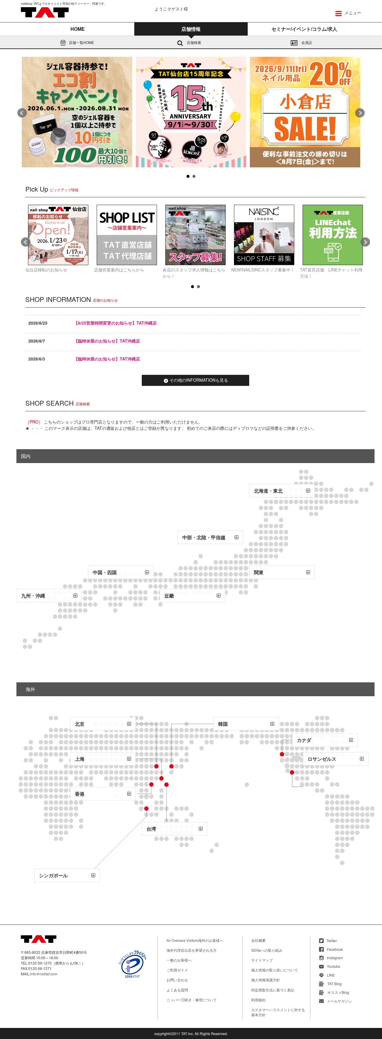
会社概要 (258, 940)
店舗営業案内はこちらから (119, 270)
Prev (22, 113)
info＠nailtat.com (43, 973)
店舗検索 (193, 42)
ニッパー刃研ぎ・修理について (192, 999)
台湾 (151, 828)
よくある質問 (177, 989)
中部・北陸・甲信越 (203, 537)
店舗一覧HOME (81, 42)
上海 (79, 758)
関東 (259, 572)
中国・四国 (105, 572)
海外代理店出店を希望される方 (192, 950)
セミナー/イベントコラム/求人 (304, 28)
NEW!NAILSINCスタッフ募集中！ (263, 270)
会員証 (306, 42)
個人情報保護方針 (265, 979)
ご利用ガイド (177, 969)
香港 (79, 793)
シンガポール (53, 875)
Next (360, 113)
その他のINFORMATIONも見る (199, 380)
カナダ (304, 740)
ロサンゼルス (322, 758)
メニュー (352, 13)
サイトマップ (262, 959)
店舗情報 (191, 28)
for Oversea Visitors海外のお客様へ (195, 940)
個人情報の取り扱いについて (274, 969)
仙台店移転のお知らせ (46, 270)
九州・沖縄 (33, 595)
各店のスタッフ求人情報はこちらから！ (194, 273)
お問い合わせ (177, 979)
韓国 (223, 723)
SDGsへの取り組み (266, 950)
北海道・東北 (268, 490)
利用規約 (258, 999)
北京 (79, 723)
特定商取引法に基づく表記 (272, 989)
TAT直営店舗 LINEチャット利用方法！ (331, 273)
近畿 (169, 595)
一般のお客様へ (179, 959)
